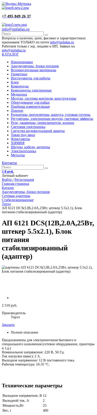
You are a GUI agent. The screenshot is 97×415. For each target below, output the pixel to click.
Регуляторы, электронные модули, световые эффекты (52, 119)
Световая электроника (28, 127)
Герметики (19, 74)
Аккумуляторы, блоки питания (35, 66)
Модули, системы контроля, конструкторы (43, 98)
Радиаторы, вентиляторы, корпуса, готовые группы (50, 115)
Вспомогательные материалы (33, 70)
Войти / (8, 180)
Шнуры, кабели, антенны (30, 147)
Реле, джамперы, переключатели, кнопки (42, 123)
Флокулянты (20, 139)
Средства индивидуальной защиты (38, 131)
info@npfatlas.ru (16, 29)
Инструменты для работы (30, 78)
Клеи (15, 82)
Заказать (8, 325)
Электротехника (23, 151)
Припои (17, 110)
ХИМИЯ (18, 143)
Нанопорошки (22, 62)
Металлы (18, 155)
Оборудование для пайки (30, 102)
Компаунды (20, 86)
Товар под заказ (23, 135)
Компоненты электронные (31, 90)
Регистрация (24, 180)
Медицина (19, 94)
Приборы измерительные (30, 106)
